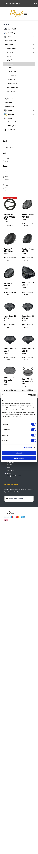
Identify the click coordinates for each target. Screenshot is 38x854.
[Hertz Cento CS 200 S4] (28, 273)
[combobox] (19, 147)
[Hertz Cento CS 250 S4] (28, 307)
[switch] (33, 429)
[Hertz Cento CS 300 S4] (28, 339)
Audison (7, 158)
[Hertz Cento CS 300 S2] (10, 339)
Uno (6, 188)
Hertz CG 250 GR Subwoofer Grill (27, 381)
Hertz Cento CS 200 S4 (28, 283)
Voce (6, 190)
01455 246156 (10, 470)
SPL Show (7, 185)
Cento (6, 171)
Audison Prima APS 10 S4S (9, 250)
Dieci (6, 174)
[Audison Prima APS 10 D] (28, 204)
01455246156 (16, 3)
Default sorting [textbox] (8, 147)
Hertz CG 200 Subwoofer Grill (9, 379)
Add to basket (26, 224)
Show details (28, 447)
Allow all (19, 453)
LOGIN (35, 3)
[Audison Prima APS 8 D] (28, 239)
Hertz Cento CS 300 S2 (10, 350)
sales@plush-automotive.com (15, 476)
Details (11, 226)
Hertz (6, 161)
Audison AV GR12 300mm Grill (9, 216)
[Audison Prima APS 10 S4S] (10, 239)
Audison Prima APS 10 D (28, 215)
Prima (6, 182)
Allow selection (19, 458)
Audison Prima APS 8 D (28, 250)
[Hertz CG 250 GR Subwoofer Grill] (28, 371)
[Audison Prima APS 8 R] (10, 273)
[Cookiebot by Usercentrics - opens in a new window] (28, 395)
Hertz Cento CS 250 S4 (28, 317)
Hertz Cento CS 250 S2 (10, 317)
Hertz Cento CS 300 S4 (28, 350)
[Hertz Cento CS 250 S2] (10, 307)
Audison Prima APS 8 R (9, 284)
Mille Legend (8, 177)
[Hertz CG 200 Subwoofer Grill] (10, 370)
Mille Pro (7, 179)
